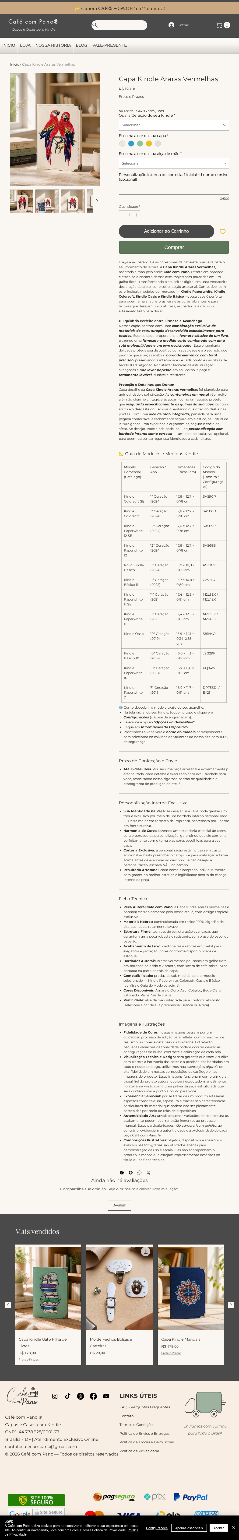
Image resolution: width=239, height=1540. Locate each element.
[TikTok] (67, 1396)
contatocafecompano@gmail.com (41, 1446)
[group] (119, 1305)
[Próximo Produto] (231, 1305)
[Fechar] (233, 1527)
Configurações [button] (157, 1528)
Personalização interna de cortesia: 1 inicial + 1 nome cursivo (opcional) (173, 177)
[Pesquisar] (119, 25)
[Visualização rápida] (48, 1289)
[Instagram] (54, 1396)
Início (14, 64)
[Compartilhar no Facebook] (122, 1172)
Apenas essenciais (189, 1528)
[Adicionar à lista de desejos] (222, 231)
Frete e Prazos (131, 96)
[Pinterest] (80, 1396)
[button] (224, 25)
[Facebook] (93, 1396)
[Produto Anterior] (8, 1305)
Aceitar (219, 1528)
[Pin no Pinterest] (131, 1172)
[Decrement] (122, 215)
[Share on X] (148, 1172)
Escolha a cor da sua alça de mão (150, 153)
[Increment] (137, 215)
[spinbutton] (129, 215)
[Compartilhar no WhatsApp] (139, 1172)
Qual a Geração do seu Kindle (147, 115)
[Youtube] (106, 1396)
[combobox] (174, 125)
